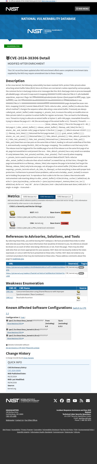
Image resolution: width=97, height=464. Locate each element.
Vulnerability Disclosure (51, 430)
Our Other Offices (31, 420)
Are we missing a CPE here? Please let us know (22, 348)
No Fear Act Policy (66, 430)
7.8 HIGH (65, 223)
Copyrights (38, 430)
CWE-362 (9, 291)
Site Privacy (7, 430)
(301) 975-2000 (11, 416)
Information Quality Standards (41, 432)
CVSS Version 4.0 (29, 197)
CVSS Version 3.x (46, 197)
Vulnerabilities (13, 46)
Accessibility (16, 430)
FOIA (75, 430)
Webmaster (10, 420)
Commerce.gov (58, 432)
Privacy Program (27, 430)
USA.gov (77, 432)
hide (23, 317)
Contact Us (19, 420)
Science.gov (69, 432)
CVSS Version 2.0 (64, 197)
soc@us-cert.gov (85, 418)
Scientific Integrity (23, 432)
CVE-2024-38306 (14, 370)
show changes (28, 358)
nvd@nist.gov (18, 259)
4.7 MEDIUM (66, 213)
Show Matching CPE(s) (15, 324)
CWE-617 (9, 297)
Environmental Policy (86, 430)
